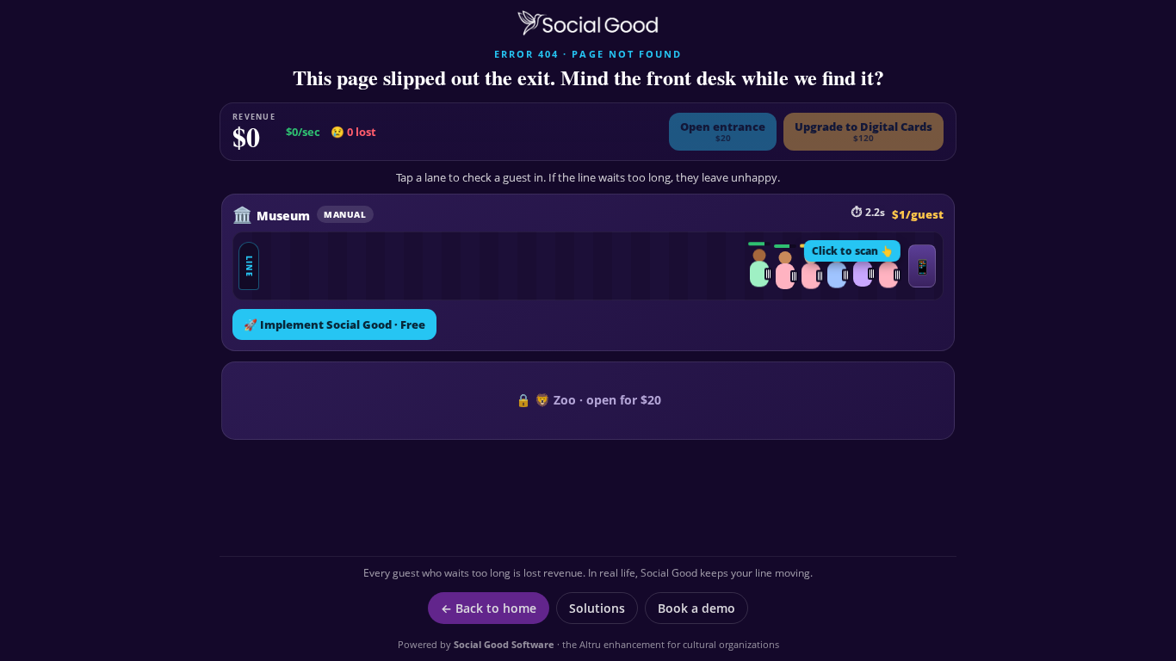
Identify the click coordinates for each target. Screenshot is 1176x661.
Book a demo (696, 608)
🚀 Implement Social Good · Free (334, 324)
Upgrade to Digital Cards (863, 131)
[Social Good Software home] (588, 23)
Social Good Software (504, 644)
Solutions (597, 608)
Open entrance (722, 131)
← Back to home (488, 608)
